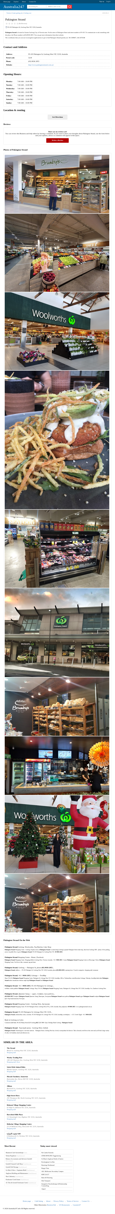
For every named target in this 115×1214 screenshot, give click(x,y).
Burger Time (45, 1168)
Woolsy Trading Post (14, 1058)
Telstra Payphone (15, 1156)
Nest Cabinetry (14, 1176)
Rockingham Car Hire (48, 1162)
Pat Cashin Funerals (47, 1152)
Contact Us (32, 1)
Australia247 (13, 7)
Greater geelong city (17, 13)
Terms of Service (73, 1201)
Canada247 (77, 1205)
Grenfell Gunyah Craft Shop (18, 1164)
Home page (6, 1)
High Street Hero (13, 1095)
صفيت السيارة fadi (13, 1134)
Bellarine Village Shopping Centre (19, 1124)
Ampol (43, 1189)
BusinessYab (51, 1205)
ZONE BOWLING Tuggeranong (51, 1156)
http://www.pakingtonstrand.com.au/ (41, 65)
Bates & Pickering (46, 1177)
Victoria (8, 13)
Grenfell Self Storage (16, 1167)
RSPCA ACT (45, 1174)
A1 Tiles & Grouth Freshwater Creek (21, 1183)
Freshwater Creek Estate (17, 1179)
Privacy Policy (59, 1201)
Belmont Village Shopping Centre (19, 1105)
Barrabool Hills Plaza (15, 1114)
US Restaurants (64, 1205)
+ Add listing (38, 1201)
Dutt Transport (45, 1181)
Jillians (9, 1086)
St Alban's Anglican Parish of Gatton (52, 1159)
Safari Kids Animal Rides (16, 1067)
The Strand (11, 1048)
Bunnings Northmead (47, 1165)
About (24, 1)
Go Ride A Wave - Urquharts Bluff (20, 1170)
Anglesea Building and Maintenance (21, 1173)
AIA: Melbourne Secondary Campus (52, 1171)
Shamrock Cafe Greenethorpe (16, 1152)
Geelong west (27, 13)
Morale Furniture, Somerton (17, 1076)
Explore (16, 1)
